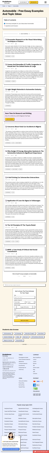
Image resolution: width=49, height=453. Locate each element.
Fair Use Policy (21, 385)
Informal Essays (22, 445)
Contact (34, 359)
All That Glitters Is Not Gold (37, 337)
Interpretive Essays (22, 439)
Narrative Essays (36, 424)
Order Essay (21, 369)
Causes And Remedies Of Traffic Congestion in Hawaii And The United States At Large (24, 65)
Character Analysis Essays (22, 436)
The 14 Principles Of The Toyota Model (21, 225)
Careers (34, 361)
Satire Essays (35, 432)
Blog (34, 369)
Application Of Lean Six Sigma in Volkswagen (23, 201)
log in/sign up (23, 2)
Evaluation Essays (8, 421)
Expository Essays (8, 424)
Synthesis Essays (36, 448)
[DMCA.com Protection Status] (35, 388)
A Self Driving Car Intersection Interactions (23, 177)
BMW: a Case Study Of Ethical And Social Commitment (22, 250)
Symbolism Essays (36, 435)
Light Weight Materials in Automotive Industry (24, 89)
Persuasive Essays (22, 426)
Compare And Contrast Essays (23, 414)
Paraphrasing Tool (22, 367)
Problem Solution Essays (38, 426)
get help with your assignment (11, 449)
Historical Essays (36, 439)
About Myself (41, 333)
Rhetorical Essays (22, 432)
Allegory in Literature (8, 340)
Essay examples (24, 33)
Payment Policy (22, 387)
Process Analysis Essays (10, 429)
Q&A (34, 371)
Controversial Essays (37, 414)
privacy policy (28, 315)
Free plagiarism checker (23, 357)
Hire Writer (34, 2)
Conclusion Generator (23, 363)
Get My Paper (10, 119)
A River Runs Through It (29, 333)
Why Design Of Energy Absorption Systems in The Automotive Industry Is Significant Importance (25, 152)
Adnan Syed (25, 337)
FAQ (34, 365)
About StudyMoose (37, 357)
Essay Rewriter (22, 365)
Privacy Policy (21, 383)
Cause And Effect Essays (10, 411)
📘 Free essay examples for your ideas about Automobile (19, 23)
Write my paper (24, 320)
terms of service (20, 315)
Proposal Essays (22, 429)
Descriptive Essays (36, 418)
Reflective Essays (36, 429)
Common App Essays (9, 414)
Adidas (17, 337)
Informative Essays (22, 424)
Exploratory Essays (36, 421)
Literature (35, 373)
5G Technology (18, 333)
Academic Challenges (8, 337)
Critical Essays (7, 418)
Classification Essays (23, 411)
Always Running (19, 340)
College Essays (36, 411)
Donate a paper (36, 367)
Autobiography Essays (37, 408)
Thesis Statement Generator (24, 359)
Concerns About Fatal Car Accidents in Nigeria (24, 127)
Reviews (34, 363)
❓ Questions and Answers (11, 26)
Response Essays (22, 442)
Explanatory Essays (37, 445)
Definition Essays (22, 418)
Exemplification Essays (23, 421)
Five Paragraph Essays (37, 442)
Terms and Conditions (23, 380)
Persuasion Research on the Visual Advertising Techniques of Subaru (24, 40)
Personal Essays (8, 426)
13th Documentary (7, 333)
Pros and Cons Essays (23, 448)
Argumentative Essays (23, 408)
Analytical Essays (8, 408)
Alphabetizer (21, 361)
